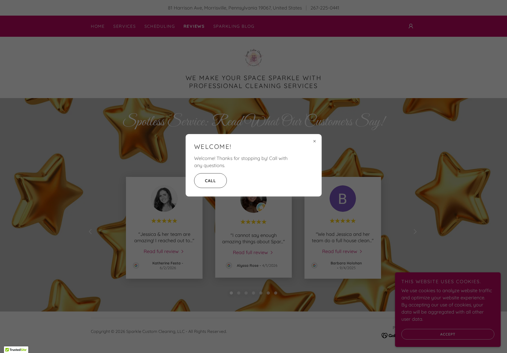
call (210, 180)
